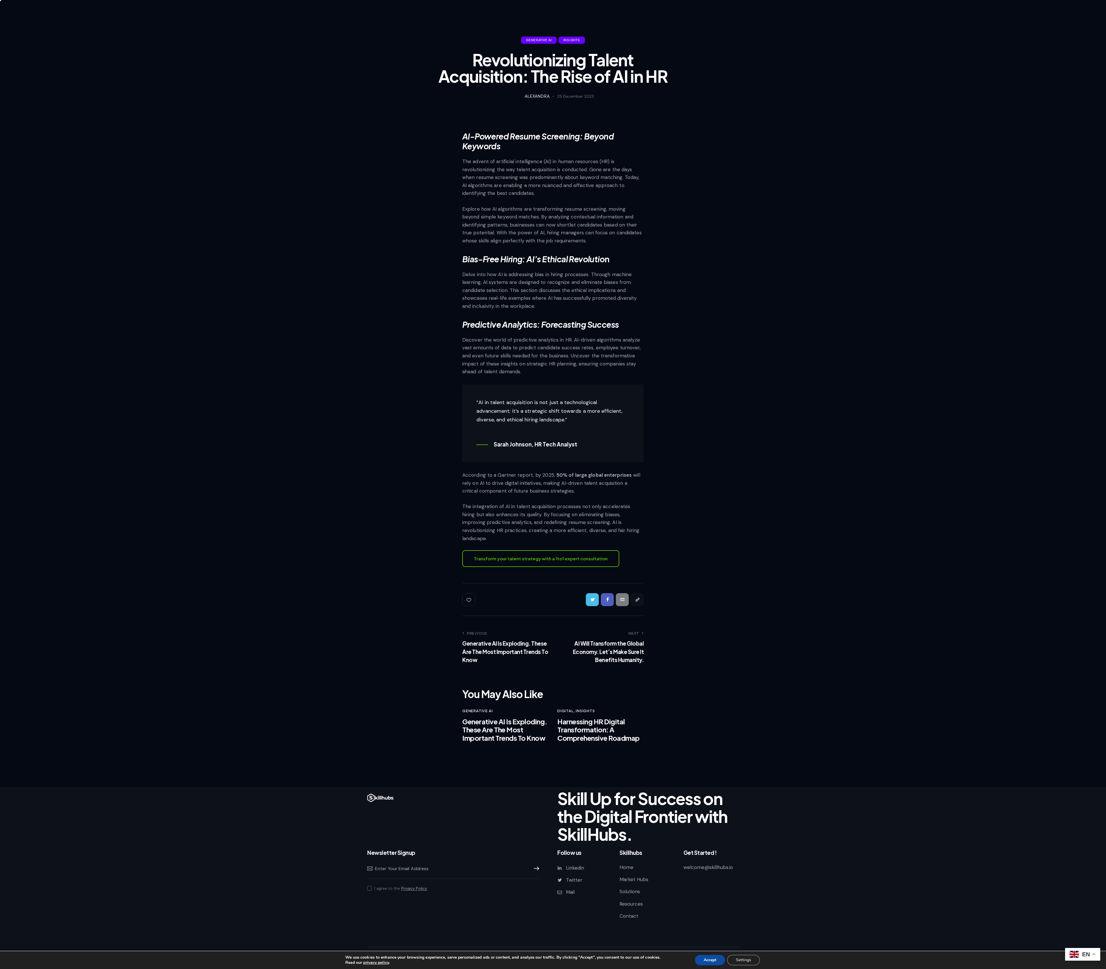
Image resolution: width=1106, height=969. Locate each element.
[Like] (469, 599)
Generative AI (539, 40)
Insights (571, 40)
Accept (710, 960)
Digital (565, 710)
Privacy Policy (414, 888)
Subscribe (535, 868)
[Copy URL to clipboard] (637, 599)
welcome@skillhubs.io (708, 867)
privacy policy (376, 962)
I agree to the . (401, 888)
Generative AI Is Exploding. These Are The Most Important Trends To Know (504, 729)
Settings (743, 960)
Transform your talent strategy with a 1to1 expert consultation (541, 558)
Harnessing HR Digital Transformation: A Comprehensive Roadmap (598, 729)
